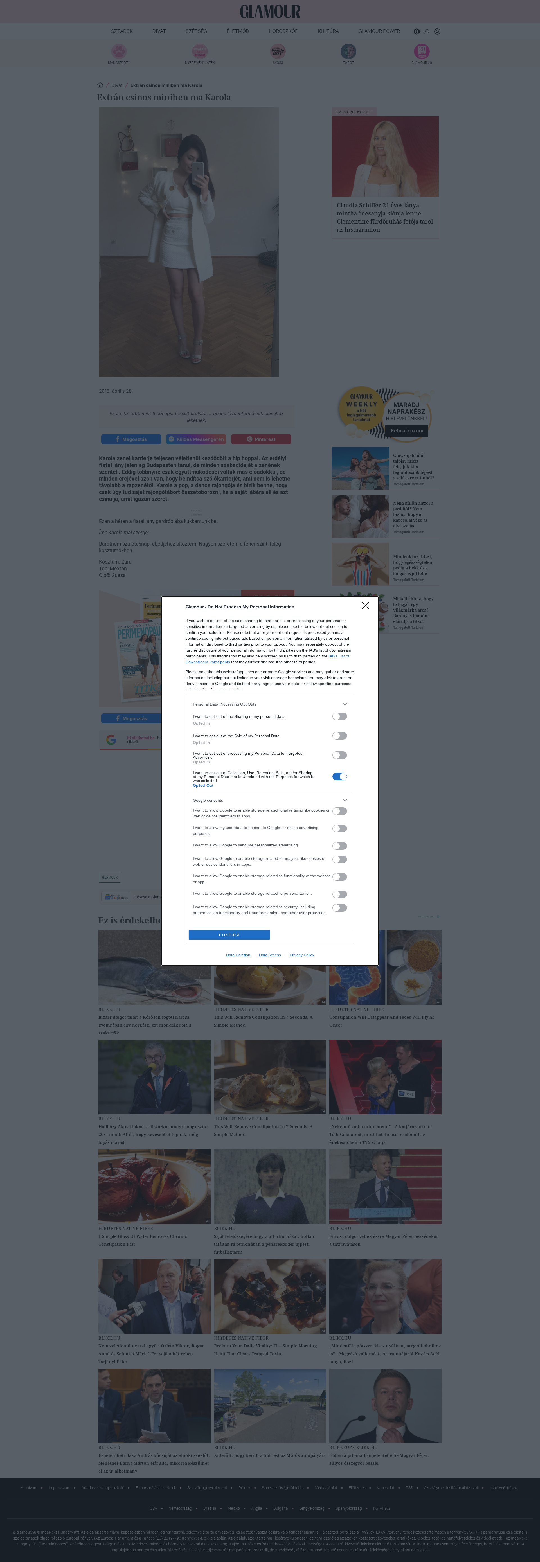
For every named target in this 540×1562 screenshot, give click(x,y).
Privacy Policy (302, 955)
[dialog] (270, 781)
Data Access (270, 955)
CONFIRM (229, 935)
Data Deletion (238, 955)
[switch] (339, 716)
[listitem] (270, 704)
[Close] (367, 607)
